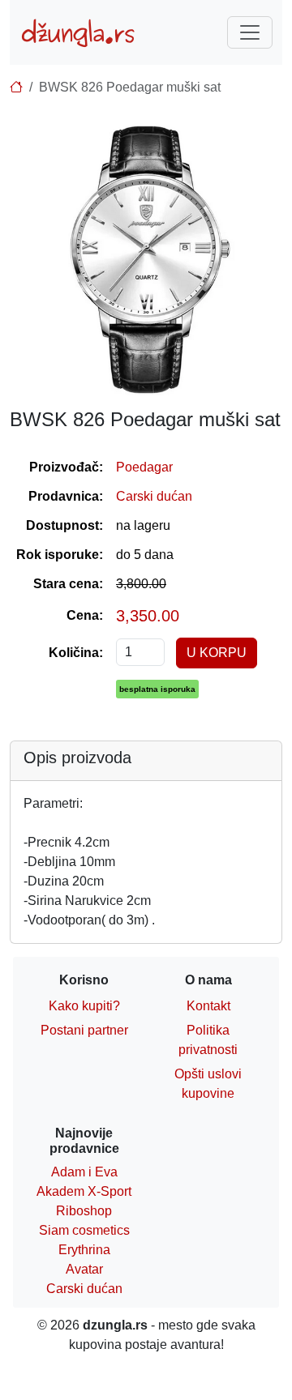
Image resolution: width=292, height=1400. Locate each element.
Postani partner (84, 1030)
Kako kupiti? (84, 1006)
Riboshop (84, 1211)
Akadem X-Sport (83, 1191)
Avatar (84, 1269)
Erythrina (84, 1250)
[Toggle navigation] (250, 32)
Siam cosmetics (84, 1230)
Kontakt (208, 1006)
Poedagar (144, 467)
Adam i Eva (84, 1172)
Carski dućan (154, 496)
